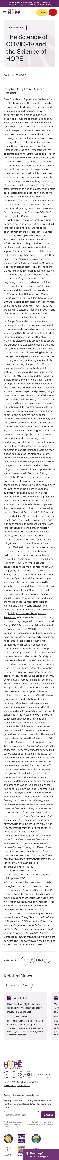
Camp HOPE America (16, 625)
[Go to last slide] (2, 3)
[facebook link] (7, 1074)
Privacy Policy (10, 1085)
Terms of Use (23, 1085)
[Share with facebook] (32, 960)
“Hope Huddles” (32, 516)
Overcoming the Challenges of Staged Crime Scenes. (29, 3)
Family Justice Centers (25, 589)
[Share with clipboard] (47, 960)
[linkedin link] (14, 1074)
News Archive (16, 27)
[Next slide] (56, 3)
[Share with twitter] (24, 960)
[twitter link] (21, 1074)
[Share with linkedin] (39, 960)
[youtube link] (28, 1074)
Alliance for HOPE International (21, 562)
